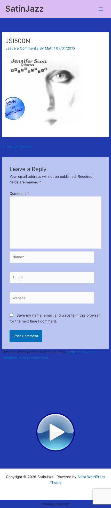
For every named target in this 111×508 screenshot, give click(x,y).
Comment (19, 193)
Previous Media (17, 147)
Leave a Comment (20, 48)
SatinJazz (24, 9)
